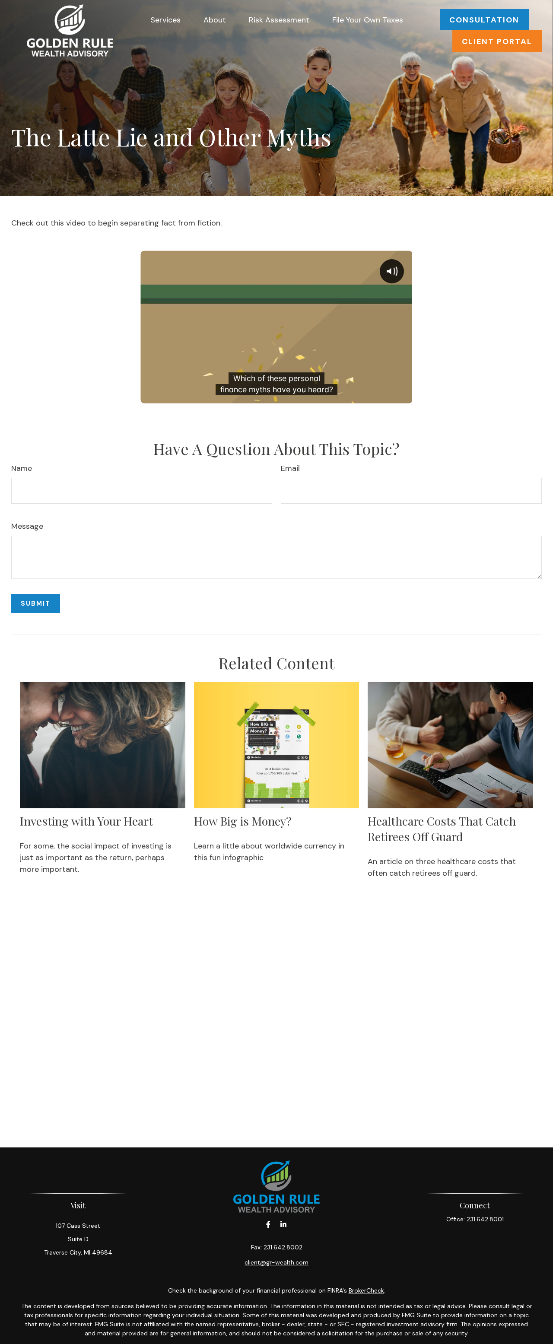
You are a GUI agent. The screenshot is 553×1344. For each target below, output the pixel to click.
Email (290, 468)
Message (27, 526)
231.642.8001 (485, 1219)
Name (21, 468)
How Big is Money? (243, 821)
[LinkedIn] (283, 1224)
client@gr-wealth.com (276, 1262)
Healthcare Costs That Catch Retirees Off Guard (442, 828)
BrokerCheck (366, 1290)
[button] (165, 19)
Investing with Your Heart (86, 821)
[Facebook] (268, 1224)
